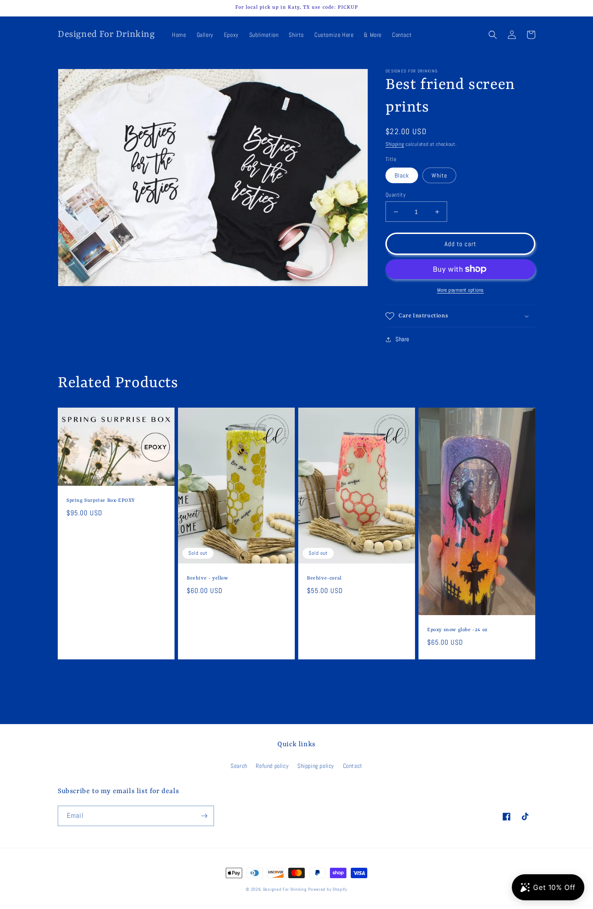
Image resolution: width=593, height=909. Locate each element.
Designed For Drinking (285, 889)
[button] (492, 34)
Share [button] (402, 339)
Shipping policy (315, 766)
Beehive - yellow (207, 578)
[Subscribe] (204, 816)
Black (402, 175)
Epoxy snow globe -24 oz (457, 630)
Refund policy (272, 766)
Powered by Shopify (327, 889)
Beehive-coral (324, 578)
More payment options (460, 290)
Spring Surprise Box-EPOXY (100, 501)
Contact (352, 766)
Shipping (394, 144)
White (439, 175)
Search (239, 766)
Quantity (395, 194)
